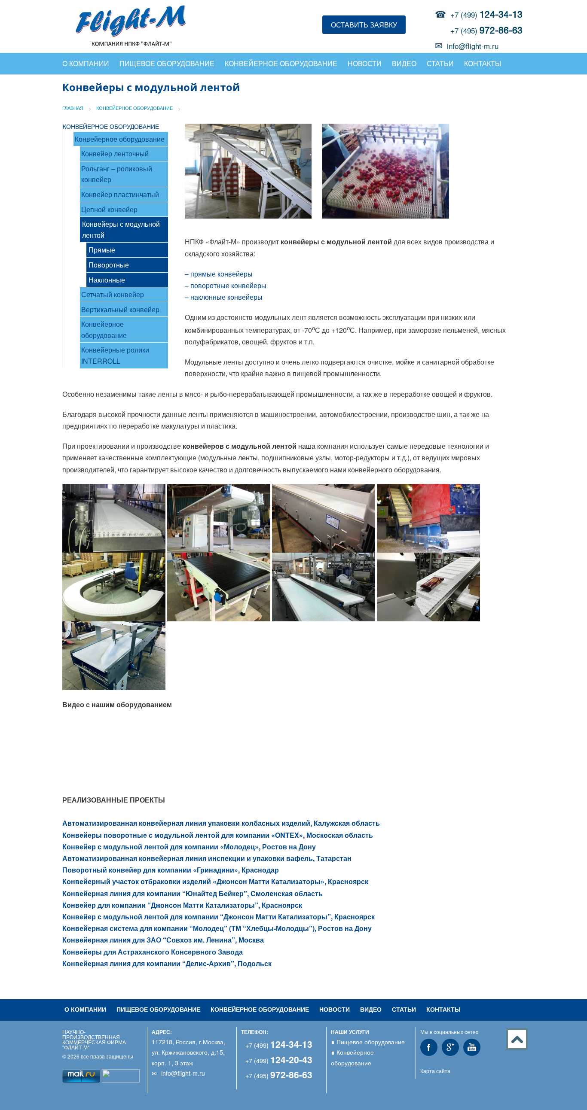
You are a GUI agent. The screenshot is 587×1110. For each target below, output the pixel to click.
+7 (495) (486, 30)
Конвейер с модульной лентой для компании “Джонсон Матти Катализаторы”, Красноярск (218, 916)
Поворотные (109, 265)
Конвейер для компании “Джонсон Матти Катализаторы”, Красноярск (182, 905)
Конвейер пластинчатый (120, 194)
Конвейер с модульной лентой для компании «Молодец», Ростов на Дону (189, 847)
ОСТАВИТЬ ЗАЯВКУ (364, 25)
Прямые (102, 250)
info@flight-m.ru (472, 45)
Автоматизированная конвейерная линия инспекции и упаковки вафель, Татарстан (207, 858)
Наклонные (107, 280)
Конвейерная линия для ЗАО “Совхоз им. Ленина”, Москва (163, 940)
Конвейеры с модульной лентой (121, 229)
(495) (278, 1075)
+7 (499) (486, 14)
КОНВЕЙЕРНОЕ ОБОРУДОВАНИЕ (281, 63)
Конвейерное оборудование (120, 139)
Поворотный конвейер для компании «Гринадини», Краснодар (170, 870)
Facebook (428, 1047)
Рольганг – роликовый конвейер (116, 174)
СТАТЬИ (440, 63)
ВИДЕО (404, 63)
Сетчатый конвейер (112, 294)
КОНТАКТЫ (482, 63)
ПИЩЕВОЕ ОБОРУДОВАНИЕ (158, 1009)
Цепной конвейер (109, 209)
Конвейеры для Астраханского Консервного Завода (152, 952)
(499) (278, 1044)
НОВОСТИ (365, 63)
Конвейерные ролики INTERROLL (115, 355)
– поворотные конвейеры (225, 285)
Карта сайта (435, 1070)
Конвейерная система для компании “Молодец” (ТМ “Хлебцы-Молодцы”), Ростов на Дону (217, 928)
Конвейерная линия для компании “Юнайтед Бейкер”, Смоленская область (192, 893)
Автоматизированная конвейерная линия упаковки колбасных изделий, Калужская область (221, 823)
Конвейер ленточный (115, 153)
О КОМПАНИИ (85, 63)
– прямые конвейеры (219, 274)
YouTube (471, 1047)
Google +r (450, 1047)
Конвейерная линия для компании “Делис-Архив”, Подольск (167, 963)
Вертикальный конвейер (120, 309)
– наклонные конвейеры (224, 297)
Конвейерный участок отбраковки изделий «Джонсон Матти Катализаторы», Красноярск (215, 881)
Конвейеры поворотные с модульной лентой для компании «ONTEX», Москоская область (217, 835)
